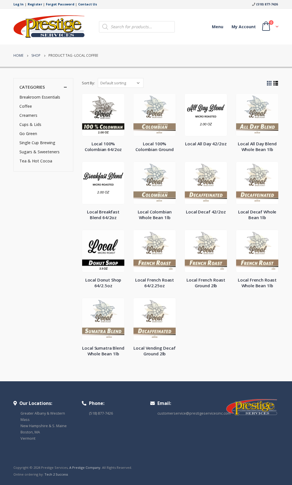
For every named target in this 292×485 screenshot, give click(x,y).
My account (244, 26)
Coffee (25, 106)
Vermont (28, 438)
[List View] (276, 83)
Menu (217, 26)
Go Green (28, 133)
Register (35, 4)
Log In (18, 4)
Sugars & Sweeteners (39, 151)
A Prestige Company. (85, 467)
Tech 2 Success (56, 474)
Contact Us (87, 4)
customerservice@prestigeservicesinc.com (194, 413)
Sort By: (88, 82)
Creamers (28, 115)
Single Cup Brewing (37, 142)
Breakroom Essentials (39, 97)
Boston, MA (30, 432)
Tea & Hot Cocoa (35, 161)
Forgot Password (60, 4)
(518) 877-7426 (267, 4)
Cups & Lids (30, 124)
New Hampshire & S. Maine (44, 425)
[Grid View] (269, 83)
